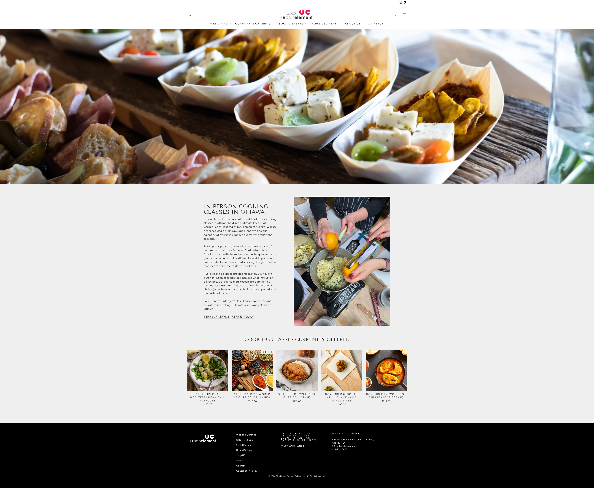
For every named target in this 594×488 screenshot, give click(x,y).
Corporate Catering (253, 23)
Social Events (292, 23)
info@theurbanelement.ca (346, 446)
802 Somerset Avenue (251, 227)
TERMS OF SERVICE (217, 316)
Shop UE (240, 455)
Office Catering (245, 439)
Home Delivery (325, 23)
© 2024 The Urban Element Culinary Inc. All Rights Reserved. (297, 476)
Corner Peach (213, 227)
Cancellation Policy (246, 470)
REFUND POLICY (243, 316)
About (239, 460)
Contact (376, 23)
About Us (353, 23)
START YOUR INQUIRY (293, 446)
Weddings (219, 23)
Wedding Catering (246, 434)
